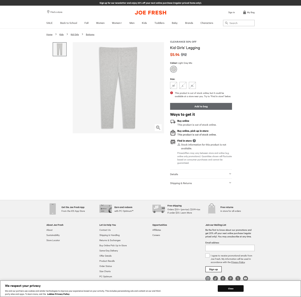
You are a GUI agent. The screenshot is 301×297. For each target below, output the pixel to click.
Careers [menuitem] (156, 235)
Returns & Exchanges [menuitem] (110, 240)
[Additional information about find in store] (194, 141)
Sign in (231, 12)
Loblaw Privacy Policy (58, 293)
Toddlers (159, 22)
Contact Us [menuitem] (105, 229)
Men (132, 22)
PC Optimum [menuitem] (105, 276)
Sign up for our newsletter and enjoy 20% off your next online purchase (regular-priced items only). (151, 2)
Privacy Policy (238, 262)
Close (231, 288)
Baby (175, 22)
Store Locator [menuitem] (53, 240)
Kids (144, 22)
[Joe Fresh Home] (150, 13)
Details (174, 174)
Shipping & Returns (181, 183)
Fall (86, 22)
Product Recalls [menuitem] (107, 260)
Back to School (68, 22)
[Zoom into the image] (158, 127)
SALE (49, 22)
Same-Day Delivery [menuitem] (108, 250)
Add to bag (201, 106)
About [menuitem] (49, 229)
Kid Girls (75, 34)
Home (49, 34)
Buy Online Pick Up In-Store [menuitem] (113, 245)
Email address (212, 242)
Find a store (56, 11)
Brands (189, 22)
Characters (207, 22)
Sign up (213, 269)
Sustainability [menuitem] (53, 235)
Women (100, 22)
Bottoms (90, 34)
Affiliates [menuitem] (156, 229)
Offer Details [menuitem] (105, 255)
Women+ (117, 22)
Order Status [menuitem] (105, 266)
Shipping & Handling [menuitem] (109, 235)
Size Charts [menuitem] (105, 271)
